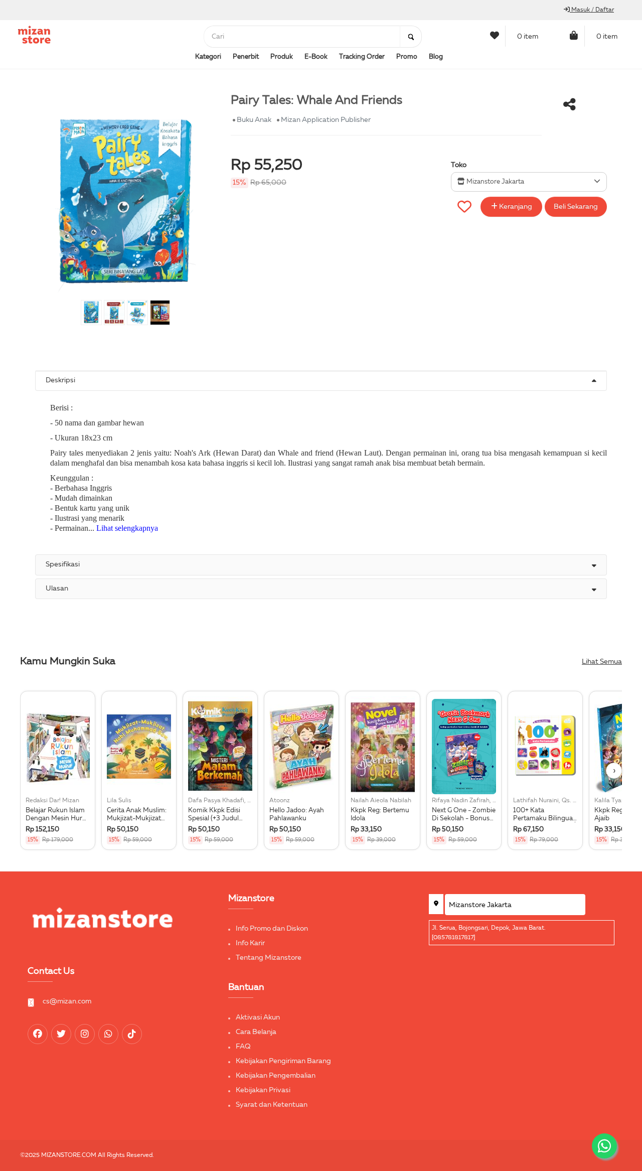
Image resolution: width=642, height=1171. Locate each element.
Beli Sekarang (576, 206)
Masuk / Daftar (592, 10)
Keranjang (515, 206)
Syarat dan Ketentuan (271, 1104)
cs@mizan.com (67, 1001)
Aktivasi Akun (258, 1017)
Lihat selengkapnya (127, 528)
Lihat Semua (602, 661)
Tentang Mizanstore (268, 957)
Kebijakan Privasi (263, 1090)
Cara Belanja (256, 1032)
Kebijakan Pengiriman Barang (283, 1061)
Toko (458, 165)
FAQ (243, 1046)
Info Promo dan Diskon (272, 928)
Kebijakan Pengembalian (275, 1075)
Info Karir (250, 943)
